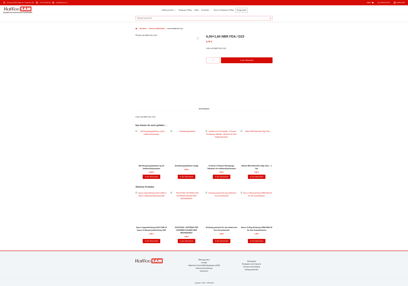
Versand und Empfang (251, 267)
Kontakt (204, 263)
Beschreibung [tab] (204, 109)
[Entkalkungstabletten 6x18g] (186, 146)
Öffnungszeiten (204, 260)
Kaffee (196, 10)
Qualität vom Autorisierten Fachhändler (17, 12)
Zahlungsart (251, 261)
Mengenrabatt (241, 10)
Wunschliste (385, 2)
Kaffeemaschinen (168, 10)
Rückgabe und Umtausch (251, 264)
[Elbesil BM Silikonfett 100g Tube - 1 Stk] (257, 146)
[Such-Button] (270, 18)
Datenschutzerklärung (204, 268)
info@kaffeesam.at (62, 2)
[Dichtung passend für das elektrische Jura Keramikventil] (221, 207)
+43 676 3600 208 (45, 2)
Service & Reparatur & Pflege (223, 10)
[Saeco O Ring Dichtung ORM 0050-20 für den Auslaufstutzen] (257, 207)
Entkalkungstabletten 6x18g (186, 166)
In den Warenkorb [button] (151, 177)
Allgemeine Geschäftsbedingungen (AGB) (204, 265)
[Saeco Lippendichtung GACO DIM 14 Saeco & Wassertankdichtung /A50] (151, 207)
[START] (136, 28)
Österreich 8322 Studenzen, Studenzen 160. (20, 2)
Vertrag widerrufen (251, 270)
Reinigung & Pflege (185, 10)
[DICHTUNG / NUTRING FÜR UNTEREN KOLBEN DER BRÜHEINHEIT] (186, 207)
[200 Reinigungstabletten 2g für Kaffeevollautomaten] (151, 146)
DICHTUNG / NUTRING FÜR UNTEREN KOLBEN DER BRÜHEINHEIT (186, 230)
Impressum (204, 271)
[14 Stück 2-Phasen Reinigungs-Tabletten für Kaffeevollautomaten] (221, 146)
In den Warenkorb (246, 60)
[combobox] (202, 18)
